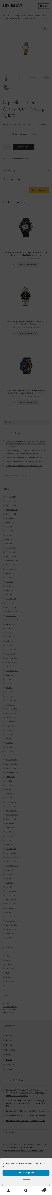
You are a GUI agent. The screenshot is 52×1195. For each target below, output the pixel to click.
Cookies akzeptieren (26, 1173)
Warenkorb (40, 1188)
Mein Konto (8, 1190)
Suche (26, 1190)
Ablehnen (26, 1179)
